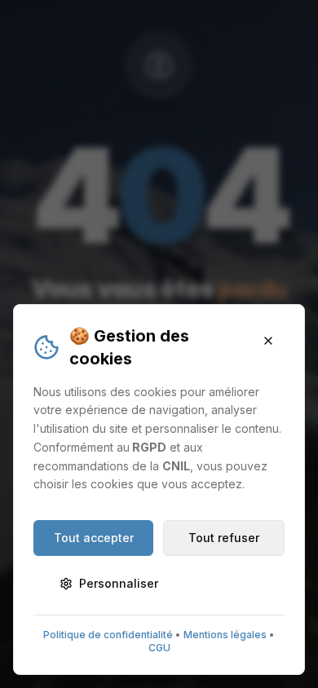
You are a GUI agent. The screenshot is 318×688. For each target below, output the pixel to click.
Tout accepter (94, 538)
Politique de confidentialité (108, 634)
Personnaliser (118, 583)
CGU (159, 648)
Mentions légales (225, 634)
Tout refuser (223, 538)
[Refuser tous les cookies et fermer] (268, 340)
